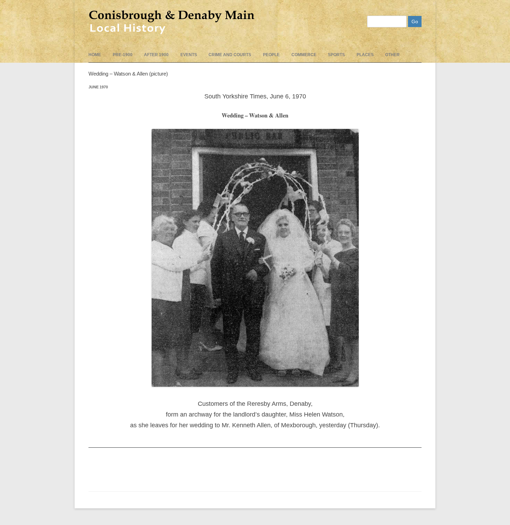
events (188, 54)
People (271, 54)
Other (392, 54)
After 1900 (156, 54)
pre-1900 (123, 54)
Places (365, 54)
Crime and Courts (230, 54)
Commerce (303, 54)
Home (94, 54)
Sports (336, 54)
